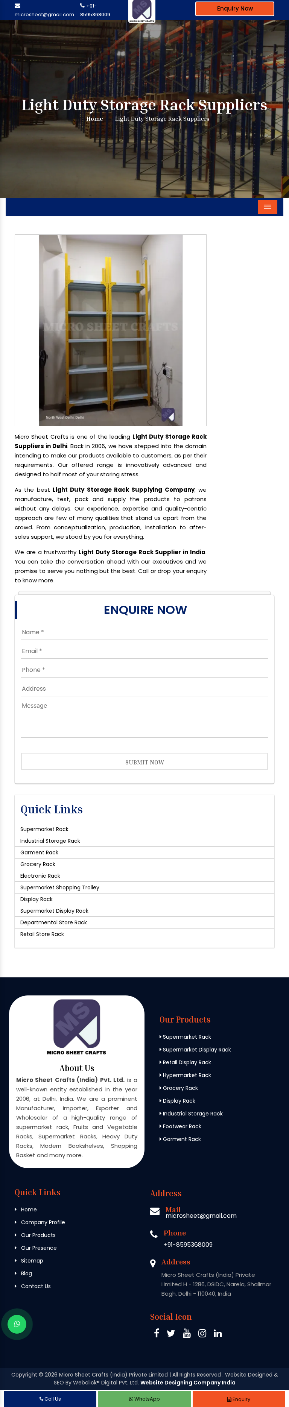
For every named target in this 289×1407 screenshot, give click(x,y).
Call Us (52, 1398)
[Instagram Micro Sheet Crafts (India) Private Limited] (202, 1334)
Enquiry (240, 1399)
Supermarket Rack (44, 829)
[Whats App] (17, 1324)
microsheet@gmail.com (44, 14)
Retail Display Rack (186, 1062)
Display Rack (36, 899)
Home (94, 118)
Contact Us (35, 1286)
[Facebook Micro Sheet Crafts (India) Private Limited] (156, 1334)
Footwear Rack (181, 1126)
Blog (26, 1273)
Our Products (38, 1235)
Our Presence (38, 1248)
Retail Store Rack (42, 934)
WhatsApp (146, 1398)
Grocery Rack (37, 864)
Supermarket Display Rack (54, 911)
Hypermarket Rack (186, 1075)
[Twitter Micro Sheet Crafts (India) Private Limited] (171, 1334)
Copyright (24, 1374)
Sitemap (31, 1260)
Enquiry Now (235, 8)
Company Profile (42, 1222)
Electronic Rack (40, 876)
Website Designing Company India (188, 1382)
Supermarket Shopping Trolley (59, 887)
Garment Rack (39, 852)
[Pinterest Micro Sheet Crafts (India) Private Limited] (187, 1334)
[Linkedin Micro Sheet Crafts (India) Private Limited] (218, 1334)
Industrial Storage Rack (50, 841)
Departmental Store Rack (53, 922)
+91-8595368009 (188, 1244)
